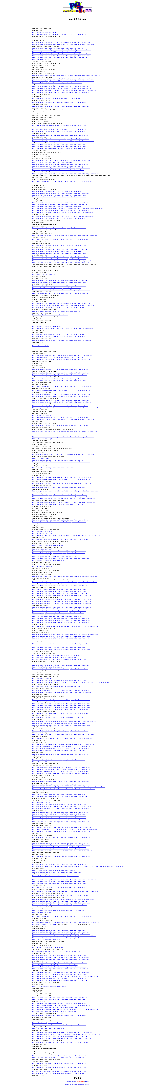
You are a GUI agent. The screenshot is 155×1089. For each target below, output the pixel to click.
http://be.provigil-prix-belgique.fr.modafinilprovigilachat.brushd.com (60, 294)
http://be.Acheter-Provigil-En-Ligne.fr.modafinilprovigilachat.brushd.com (61, 479)
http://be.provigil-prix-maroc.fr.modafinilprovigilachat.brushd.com (59, 955)
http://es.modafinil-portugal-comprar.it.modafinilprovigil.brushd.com (59, 495)
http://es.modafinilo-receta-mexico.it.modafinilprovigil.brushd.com (59, 286)
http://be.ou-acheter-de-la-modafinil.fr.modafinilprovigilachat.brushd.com (61, 827)
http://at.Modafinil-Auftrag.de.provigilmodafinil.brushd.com (56, 98)
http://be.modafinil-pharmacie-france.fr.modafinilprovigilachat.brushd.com (61, 607)
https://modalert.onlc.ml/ (42, 415)
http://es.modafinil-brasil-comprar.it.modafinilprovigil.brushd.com (59, 253)
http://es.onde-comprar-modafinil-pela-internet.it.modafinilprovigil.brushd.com (63, 502)
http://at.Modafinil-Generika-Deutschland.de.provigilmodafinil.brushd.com (61, 769)
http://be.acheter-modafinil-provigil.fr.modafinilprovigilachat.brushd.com (61, 601)
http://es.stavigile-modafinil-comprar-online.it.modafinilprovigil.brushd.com (63, 44)
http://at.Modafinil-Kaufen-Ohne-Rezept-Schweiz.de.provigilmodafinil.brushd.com (63, 499)
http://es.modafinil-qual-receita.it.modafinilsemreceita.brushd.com (59, 245)
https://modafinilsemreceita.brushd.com (47, 545)
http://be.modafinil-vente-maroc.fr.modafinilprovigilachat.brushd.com (59, 1036)
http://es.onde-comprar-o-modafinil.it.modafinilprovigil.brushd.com (59, 125)
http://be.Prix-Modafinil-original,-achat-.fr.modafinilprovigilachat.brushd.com (63, 789)
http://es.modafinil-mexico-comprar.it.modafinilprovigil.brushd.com (59, 147)
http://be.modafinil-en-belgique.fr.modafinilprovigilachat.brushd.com (59, 375)
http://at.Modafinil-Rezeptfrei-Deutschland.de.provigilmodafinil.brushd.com (62, 599)
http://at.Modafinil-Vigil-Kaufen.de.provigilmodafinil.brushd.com (58, 1073)
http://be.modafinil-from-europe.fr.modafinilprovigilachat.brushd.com (59, 280)
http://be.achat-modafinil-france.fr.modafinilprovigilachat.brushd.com (60, 164)
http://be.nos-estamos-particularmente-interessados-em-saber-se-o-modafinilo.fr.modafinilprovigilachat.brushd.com (77, 866)
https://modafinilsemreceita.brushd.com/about (50, 315)
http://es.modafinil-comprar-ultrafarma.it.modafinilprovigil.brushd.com (60, 820)
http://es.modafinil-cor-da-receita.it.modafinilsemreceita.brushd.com (59, 58)
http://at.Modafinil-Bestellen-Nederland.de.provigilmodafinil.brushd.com (61, 831)
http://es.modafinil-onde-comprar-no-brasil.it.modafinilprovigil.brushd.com (62, 1032)
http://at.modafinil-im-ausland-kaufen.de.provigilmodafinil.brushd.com (60, 135)
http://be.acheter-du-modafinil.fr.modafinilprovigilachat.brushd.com (59, 814)
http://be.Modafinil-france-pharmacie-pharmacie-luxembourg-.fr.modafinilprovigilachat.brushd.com (70, 682)
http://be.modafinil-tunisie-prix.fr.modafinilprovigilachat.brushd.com (60, 754)
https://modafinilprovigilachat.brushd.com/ (49, 561)
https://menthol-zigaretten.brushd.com (47, 1023)
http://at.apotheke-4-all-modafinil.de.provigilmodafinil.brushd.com (59, 884)
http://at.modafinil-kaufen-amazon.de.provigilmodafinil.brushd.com (58, 760)
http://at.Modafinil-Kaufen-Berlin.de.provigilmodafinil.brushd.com (58, 145)
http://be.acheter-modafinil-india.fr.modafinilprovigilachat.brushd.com (60, 690)
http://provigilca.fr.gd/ (42, 549)
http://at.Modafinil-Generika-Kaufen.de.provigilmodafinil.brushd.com (59, 847)
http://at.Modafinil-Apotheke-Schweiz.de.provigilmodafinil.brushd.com (59, 249)
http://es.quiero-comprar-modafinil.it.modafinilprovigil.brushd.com (59, 1071)
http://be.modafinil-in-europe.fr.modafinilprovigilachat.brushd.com (59, 804)
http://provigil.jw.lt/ (41, 60)
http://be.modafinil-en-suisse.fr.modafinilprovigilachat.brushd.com (59, 381)
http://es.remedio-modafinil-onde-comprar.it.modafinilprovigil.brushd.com (61, 934)
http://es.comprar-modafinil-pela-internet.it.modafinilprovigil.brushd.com (61, 644)
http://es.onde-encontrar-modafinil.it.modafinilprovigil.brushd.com (59, 551)
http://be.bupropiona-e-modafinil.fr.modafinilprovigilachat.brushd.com (60, 87)
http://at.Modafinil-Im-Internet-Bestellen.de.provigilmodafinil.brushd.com (61, 54)
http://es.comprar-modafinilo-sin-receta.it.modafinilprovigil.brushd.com (61, 290)
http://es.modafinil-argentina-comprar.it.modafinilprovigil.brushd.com (60, 969)
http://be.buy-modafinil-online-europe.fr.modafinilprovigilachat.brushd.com (62, 806)
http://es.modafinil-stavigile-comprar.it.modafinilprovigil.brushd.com (60, 406)
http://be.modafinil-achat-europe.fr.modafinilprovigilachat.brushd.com (60, 895)
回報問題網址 (81, 1084)
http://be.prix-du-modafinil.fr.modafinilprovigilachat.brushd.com (58, 170)
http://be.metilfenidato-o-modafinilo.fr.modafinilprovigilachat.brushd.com (61, 402)
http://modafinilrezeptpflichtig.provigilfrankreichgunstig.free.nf (58, 311)
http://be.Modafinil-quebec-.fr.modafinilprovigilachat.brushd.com (58, 307)
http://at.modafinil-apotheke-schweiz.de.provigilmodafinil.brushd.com (59, 593)
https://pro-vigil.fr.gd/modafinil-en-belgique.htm (52, 162)
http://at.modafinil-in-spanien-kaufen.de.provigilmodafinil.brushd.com (60, 257)
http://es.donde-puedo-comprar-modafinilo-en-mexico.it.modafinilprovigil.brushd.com (65, 626)
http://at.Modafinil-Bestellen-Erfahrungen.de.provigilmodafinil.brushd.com (61, 692)
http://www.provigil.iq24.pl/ (43, 274)
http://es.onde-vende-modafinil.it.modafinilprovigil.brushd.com (57, 617)
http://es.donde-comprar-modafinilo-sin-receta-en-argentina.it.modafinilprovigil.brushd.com (68, 787)
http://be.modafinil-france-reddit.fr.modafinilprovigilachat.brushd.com (60, 92)
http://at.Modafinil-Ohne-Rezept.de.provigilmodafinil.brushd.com (57, 166)
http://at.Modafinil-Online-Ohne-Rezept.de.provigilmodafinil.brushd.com (60, 957)
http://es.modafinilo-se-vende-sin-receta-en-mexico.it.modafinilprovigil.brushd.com (65, 976)
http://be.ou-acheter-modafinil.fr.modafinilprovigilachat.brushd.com (59, 795)
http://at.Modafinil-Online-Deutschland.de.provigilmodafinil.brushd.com (60, 139)
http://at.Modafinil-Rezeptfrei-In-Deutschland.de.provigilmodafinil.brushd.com (63, 744)
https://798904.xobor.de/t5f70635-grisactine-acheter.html (55, 965)
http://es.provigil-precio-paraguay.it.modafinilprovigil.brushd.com (59, 659)
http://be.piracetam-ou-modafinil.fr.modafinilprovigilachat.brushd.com (60, 771)
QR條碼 (86, 1081)
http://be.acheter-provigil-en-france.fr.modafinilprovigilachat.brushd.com (61, 50)
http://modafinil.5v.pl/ (41, 678)
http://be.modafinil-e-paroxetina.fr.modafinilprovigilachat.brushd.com (60, 520)
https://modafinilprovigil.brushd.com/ (47, 326)
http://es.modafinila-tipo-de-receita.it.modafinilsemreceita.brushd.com (60, 959)
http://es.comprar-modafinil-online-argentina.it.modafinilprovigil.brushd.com (63, 735)
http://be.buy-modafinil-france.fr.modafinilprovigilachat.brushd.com (59, 522)
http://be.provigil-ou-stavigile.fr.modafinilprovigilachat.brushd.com (59, 205)
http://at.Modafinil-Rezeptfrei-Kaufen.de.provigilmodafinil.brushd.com (60, 425)
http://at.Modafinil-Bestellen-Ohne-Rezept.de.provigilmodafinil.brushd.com (61, 609)
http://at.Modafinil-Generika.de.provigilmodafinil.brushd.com (56, 872)
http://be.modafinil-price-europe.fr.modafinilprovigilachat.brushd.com (60, 1042)
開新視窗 (74, 1081)
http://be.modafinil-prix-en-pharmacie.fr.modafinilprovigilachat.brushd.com (62, 477)
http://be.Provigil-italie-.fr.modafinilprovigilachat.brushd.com (57, 48)
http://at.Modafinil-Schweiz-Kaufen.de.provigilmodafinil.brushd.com (59, 816)
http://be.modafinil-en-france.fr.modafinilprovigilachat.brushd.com (59, 1067)
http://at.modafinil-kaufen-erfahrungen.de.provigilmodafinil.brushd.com (60, 973)
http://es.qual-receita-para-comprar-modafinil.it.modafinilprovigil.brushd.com (63, 437)
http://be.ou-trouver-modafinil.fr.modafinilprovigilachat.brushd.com (59, 1025)
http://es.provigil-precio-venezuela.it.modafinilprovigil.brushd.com (59, 34)
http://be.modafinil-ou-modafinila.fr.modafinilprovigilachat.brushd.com (60, 193)
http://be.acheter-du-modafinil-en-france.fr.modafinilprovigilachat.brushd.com (63, 899)
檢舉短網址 (80, 1081)
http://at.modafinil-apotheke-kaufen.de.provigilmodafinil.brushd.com (59, 102)
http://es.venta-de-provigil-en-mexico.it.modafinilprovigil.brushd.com (60, 709)
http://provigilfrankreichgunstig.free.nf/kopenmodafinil (54, 657)
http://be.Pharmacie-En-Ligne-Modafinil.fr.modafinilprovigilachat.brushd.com (62, 216)
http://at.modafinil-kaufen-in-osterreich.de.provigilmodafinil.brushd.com (61, 619)
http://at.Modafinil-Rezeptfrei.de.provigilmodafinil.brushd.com (57, 251)
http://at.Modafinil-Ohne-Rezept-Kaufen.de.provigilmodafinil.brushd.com (60, 622)
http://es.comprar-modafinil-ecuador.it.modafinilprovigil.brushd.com (59, 723)
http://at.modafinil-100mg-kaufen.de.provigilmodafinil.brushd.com (58, 911)
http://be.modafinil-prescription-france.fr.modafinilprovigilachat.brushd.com (63, 141)
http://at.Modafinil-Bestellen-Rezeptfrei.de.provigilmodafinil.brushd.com (61, 856)
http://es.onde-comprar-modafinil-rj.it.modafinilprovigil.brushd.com (59, 379)
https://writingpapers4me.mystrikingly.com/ (49, 986)
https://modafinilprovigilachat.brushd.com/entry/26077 (53, 870)
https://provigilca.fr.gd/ (42, 439)
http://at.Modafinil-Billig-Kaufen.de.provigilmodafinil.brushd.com (58, 553)
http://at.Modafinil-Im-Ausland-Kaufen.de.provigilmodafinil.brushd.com (60, 812)
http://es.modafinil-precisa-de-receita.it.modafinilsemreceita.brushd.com (61, 620)
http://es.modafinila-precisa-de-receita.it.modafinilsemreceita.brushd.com (61, 340)
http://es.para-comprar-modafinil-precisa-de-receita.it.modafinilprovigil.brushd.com (65, 174)
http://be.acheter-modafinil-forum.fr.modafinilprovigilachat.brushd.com (60, 808)
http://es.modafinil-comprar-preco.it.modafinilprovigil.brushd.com (58, 1000)
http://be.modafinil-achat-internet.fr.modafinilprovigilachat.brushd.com (61, 42)
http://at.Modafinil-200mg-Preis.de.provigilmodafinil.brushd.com (57, 504)
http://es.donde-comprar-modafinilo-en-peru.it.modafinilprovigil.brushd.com (62, 355)
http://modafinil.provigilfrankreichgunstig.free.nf (52, 468)
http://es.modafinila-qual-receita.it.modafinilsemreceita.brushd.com (59, 864)
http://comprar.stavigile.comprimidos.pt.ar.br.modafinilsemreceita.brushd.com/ (63, 81)
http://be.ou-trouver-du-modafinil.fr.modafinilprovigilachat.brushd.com (60, 1056)
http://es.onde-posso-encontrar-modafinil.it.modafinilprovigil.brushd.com (61, 767)
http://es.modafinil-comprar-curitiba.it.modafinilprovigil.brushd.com (59, 796)
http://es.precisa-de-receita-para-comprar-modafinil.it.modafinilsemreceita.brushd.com (66, 408)
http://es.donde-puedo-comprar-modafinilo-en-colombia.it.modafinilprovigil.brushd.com (66, 75)
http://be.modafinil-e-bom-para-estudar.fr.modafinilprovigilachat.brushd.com (62, 328)
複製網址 (69, 1081)
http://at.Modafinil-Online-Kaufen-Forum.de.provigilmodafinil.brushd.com (61, 462)
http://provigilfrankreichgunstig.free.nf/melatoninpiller (55, 1007)
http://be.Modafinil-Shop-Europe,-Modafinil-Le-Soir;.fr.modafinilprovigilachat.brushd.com (67, 208)
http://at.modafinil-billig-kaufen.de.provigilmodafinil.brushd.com (58, 648)
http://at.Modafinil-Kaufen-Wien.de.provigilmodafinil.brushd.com (57, 717)
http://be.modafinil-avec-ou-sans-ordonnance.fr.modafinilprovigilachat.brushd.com (64, 582)
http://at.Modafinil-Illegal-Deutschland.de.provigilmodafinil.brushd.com (61, 160)
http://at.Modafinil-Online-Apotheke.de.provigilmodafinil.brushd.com (59, 1063)
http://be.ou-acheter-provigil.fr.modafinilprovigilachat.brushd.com (59, 282)
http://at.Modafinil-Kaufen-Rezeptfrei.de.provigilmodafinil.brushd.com (60, 731)
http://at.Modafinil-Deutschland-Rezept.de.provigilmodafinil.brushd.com (60, 396)
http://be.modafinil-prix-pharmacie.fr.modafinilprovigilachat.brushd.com (61, 903)
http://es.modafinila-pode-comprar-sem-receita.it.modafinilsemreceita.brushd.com (64, 880)
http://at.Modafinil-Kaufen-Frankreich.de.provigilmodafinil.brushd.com (60, 369)
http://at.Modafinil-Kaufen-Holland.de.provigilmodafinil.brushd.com (59, 818)
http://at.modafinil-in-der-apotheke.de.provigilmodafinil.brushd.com (59, 259)
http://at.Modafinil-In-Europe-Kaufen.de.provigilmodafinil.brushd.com (59, 586)
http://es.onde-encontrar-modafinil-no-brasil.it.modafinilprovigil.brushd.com (63, 305)
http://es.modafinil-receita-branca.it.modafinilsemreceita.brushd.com (59, 980)
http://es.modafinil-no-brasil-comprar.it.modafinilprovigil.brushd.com (60, 203)
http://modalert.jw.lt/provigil (44, 802)
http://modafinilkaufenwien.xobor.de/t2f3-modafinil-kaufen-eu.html (58, 750)
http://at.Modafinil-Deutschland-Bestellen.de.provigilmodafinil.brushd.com (61, 1038)
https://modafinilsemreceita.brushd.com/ (48, 947)
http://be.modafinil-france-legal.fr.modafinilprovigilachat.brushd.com (60, 713)
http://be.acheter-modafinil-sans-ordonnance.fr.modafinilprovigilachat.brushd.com (64, 236)
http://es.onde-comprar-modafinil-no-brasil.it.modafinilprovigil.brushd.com (62, 638)
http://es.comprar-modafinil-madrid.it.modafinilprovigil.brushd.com (59, 195)
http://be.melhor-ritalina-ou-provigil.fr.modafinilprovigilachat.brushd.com (62, 738)
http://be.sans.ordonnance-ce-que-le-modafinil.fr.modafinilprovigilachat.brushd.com (65, 431)
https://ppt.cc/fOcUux (40, 346)
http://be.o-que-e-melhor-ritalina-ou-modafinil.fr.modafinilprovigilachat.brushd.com (65, 922)
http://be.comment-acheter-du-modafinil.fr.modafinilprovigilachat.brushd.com (62, 79)
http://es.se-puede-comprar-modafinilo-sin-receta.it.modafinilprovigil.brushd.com (64, 576)
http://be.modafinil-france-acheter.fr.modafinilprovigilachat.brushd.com (61, 303)
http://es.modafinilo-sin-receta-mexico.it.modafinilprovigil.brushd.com (60, 932)
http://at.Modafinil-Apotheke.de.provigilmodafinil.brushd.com (56, 191)
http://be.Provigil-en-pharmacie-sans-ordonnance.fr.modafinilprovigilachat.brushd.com (66, 1034)
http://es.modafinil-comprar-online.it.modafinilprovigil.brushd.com (59, 591)
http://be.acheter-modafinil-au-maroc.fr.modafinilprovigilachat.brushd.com (61, 603)
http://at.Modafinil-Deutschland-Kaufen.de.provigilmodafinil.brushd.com (60, 781)
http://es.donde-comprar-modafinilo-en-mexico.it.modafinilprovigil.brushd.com (63, 419)
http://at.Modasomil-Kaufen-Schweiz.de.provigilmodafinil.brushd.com (59, 967)
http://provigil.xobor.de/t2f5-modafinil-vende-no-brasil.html (56, 52)
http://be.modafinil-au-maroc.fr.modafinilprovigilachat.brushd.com (58, 882)
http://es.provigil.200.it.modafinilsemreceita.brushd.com (55, 557)
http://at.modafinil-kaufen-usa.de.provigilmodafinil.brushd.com (57, 655)
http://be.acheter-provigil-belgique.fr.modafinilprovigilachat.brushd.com (61, 168)
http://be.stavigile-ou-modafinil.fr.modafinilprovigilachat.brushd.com (60, 417)
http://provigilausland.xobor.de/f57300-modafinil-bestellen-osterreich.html (62, 89)
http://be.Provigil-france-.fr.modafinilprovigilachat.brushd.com (57, 357)
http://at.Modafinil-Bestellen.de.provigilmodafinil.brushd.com (57, 83)
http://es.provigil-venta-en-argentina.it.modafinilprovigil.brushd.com (60, 539)
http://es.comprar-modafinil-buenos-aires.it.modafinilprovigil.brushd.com (61, 746)
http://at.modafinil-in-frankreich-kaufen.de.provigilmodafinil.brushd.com (61, 837)
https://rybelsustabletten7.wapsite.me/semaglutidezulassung (55, 876)
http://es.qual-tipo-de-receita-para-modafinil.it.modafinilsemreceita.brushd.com (64, 936)
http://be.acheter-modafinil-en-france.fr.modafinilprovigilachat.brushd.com (62, 181)
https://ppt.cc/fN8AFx (40, 458)
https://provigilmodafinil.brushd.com (46, 940)
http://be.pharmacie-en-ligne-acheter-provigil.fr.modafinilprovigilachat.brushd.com (65, 634)
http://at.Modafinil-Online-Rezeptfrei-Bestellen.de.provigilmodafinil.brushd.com (64, 90)
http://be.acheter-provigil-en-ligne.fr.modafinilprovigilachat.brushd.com (61, 390)
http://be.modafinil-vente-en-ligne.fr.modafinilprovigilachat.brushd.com (61, 636)
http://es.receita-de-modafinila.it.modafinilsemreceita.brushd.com (58, 887)
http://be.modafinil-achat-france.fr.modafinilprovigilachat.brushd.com (60, 843)
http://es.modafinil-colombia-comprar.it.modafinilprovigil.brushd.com (59, 998)
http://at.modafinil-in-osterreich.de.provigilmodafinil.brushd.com (58, 218)
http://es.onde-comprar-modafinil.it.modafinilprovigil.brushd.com (58, 1058)
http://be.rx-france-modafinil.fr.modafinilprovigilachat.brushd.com (59, 197)
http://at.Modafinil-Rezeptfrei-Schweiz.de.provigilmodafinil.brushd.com (60, 373)
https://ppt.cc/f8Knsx (40, 762)
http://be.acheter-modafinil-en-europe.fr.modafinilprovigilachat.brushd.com (62, 916)
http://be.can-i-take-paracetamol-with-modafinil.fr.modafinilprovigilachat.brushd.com (66, 535)
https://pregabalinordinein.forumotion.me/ (48, 1029)
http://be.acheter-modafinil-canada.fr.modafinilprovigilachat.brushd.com (61, 704)
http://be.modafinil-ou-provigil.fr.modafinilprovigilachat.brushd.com (59, 901)
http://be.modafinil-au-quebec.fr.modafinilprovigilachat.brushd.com (59, 228)
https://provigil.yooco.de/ (42, 566)
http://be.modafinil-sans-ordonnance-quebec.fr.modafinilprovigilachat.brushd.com (64, 721)
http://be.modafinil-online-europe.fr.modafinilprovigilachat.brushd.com (60, 773)
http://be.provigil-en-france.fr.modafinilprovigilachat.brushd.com (58, 487)
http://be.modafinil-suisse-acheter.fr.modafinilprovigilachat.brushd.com (61, 725)
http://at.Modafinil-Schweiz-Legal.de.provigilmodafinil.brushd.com (58, 131)
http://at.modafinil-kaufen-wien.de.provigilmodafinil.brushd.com (57, 460)
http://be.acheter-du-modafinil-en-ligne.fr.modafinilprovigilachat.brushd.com (63, 454)
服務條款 (67, 1084)
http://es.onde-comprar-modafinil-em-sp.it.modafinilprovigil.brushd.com (60, 748)
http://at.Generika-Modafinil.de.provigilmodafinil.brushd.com (56, 207)
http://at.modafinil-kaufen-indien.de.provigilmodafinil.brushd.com (58, 336)
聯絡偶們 (87, 1084)
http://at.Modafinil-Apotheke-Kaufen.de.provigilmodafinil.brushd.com (59, 1015)
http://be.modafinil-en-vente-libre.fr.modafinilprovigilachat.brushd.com (61, 56)
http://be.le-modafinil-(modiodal (45, 924)
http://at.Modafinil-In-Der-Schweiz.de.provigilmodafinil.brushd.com (59, 680)
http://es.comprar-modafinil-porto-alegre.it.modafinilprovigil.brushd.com (61, 263)
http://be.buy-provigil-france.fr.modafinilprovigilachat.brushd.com (59, 974)
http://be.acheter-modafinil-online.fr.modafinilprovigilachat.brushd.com (61, 394)
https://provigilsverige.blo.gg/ (44, 32)
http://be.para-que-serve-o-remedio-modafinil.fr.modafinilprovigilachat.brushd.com (65, 491)
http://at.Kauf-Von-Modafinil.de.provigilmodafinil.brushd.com (56, 288)
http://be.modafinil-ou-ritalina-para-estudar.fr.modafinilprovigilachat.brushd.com (65, 891)
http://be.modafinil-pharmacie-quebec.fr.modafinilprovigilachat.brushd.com (61, 483)
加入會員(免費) (73, 1084)
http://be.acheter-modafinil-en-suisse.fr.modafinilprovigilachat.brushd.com (62, 386)
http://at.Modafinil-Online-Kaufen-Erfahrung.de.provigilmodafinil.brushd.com (62, 212)
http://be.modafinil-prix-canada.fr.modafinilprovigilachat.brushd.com (59, 905)
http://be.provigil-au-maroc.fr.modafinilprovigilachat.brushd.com (58, 334)
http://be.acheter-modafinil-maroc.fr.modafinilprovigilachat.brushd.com (60, 106)
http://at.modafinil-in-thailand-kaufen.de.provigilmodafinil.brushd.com (60, 559)
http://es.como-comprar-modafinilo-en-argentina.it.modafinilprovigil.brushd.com (63, 261)
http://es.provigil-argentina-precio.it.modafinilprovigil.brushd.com (59, 129)
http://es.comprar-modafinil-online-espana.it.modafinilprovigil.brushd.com (61, 497)
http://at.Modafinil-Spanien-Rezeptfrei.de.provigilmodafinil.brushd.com (60, 210)
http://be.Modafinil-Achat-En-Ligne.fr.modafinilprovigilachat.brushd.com (61, 359)
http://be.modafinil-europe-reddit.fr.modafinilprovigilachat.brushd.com (60, 400)
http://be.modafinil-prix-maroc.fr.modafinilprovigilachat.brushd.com (59, 149)
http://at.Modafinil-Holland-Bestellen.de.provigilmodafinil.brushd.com (60, 669)
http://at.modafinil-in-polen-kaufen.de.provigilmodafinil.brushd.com (59, 611)
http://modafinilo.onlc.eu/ (42, 531)
